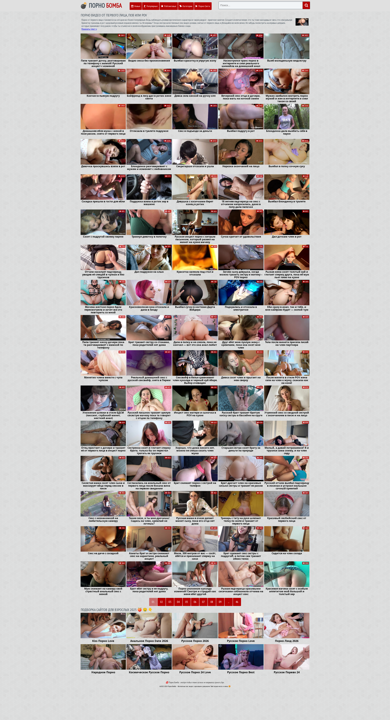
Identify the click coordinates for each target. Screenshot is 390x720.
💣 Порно (101, 5)
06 (195, 602)
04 (178, 602)
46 (237, 602)
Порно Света (204, 6)
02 (161, 602)
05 (186, 602)
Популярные (152, 6)
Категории (187, 6)
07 (203, 602)
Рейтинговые (170, 6)
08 (211, 602)
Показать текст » (89, 28)
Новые (137, 6)
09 (220, 602)
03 (169, 602)
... (228, 602)
